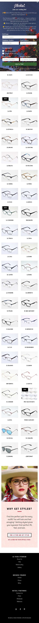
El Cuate (9, 75)
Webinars (19, 601)
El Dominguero (29, 347)
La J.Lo (10, 347)
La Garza (29, 111)
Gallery (19, 567)
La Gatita (29, 383)
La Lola (10, 256)
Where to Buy (19, 564)
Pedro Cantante (29, 420)
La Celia (9, 202)
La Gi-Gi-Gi (29, 75)
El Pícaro (10, 311)
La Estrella (9, 129)
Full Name (5, 34)
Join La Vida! (19, 64)
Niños (19, 583)
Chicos (19, 580)
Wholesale (19, 599)
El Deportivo (29, 329)
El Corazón (29, 438)
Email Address (24, 40)
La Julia (29, 238)
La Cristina (29, 147)
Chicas (19, 577)
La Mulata (10, 165)
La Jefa (10, 111)
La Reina (29, 274)
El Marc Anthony (29, 311)
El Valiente (9, 365)
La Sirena (10, 183)
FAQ (19, 562)
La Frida (29, 183)
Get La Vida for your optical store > (19, 539)
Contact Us (19, 593)
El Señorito (29, 292)
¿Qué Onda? (29, 456)
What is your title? (25, 56)
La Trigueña (9, 292)
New (5, 98)
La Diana (29, 256)
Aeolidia (28, 618)
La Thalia (10, 238)
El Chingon (9, 401)
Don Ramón (29, 220)
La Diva (10, 420)
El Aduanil (10, 456)
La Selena (29, 93)
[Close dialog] (37, 1)
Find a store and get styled (19, 535)
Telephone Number (8, 40)
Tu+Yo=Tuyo (29, 165)
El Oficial (10, 438)
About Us (19, 559)
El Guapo (29, 365)
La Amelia (29, 202)
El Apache (10, 147)
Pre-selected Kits (29, 401)
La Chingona (9, 220)
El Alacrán (10, 329)
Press (19, 596)
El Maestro (29, 129)
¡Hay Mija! (10, 93)
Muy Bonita (9, 383)
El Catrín (10, 274)
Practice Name (6, 56)
